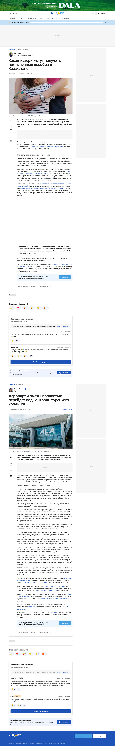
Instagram (65, 372)
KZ (93, 13)
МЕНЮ (15, 13)
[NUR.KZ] (57, 13)
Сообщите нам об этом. (45, 286)
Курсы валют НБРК (31, 18)
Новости (21, 18)
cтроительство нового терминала (34, 583)
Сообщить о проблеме (83, 736)
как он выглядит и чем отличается (54, 599)
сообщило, (55, 612)
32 (26, 308)
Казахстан (12, 295)
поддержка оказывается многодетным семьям (45, 146)
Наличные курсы (44, 18)
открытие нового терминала (54, 586)
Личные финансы (64, 18)
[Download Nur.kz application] (57, 5)
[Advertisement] (57, 36)
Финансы (12, 18)
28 (13, 308)
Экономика (54, 18)
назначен (31, 607)
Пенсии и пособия (22, 49)
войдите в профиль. (62, 326)
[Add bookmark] (11, 140)
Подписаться (65, 277)
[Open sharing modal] (11, 134)
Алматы (11, 641)
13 (47, 308)
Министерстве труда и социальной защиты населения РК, (44, 188)
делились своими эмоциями (46, 591)
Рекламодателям (99, 736)
